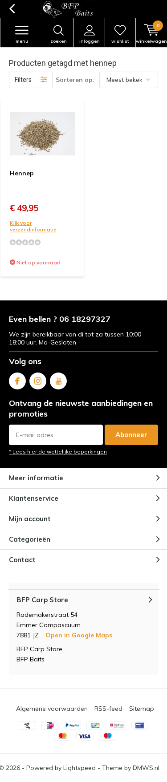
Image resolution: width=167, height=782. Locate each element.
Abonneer (131, 434)
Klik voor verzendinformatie (33, 226)
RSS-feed (108, 709)
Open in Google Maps (78, 635)
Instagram (37, 381)
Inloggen (89, 41)
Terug (12, 9)
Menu (22, 41)
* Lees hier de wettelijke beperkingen (58, 451)
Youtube (58, 381)
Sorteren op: (75, 80)
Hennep (22, 173)
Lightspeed (79, 768)
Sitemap (141, 709)
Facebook (17, 381)
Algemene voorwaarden (52, 709)
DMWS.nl (146, 768)
